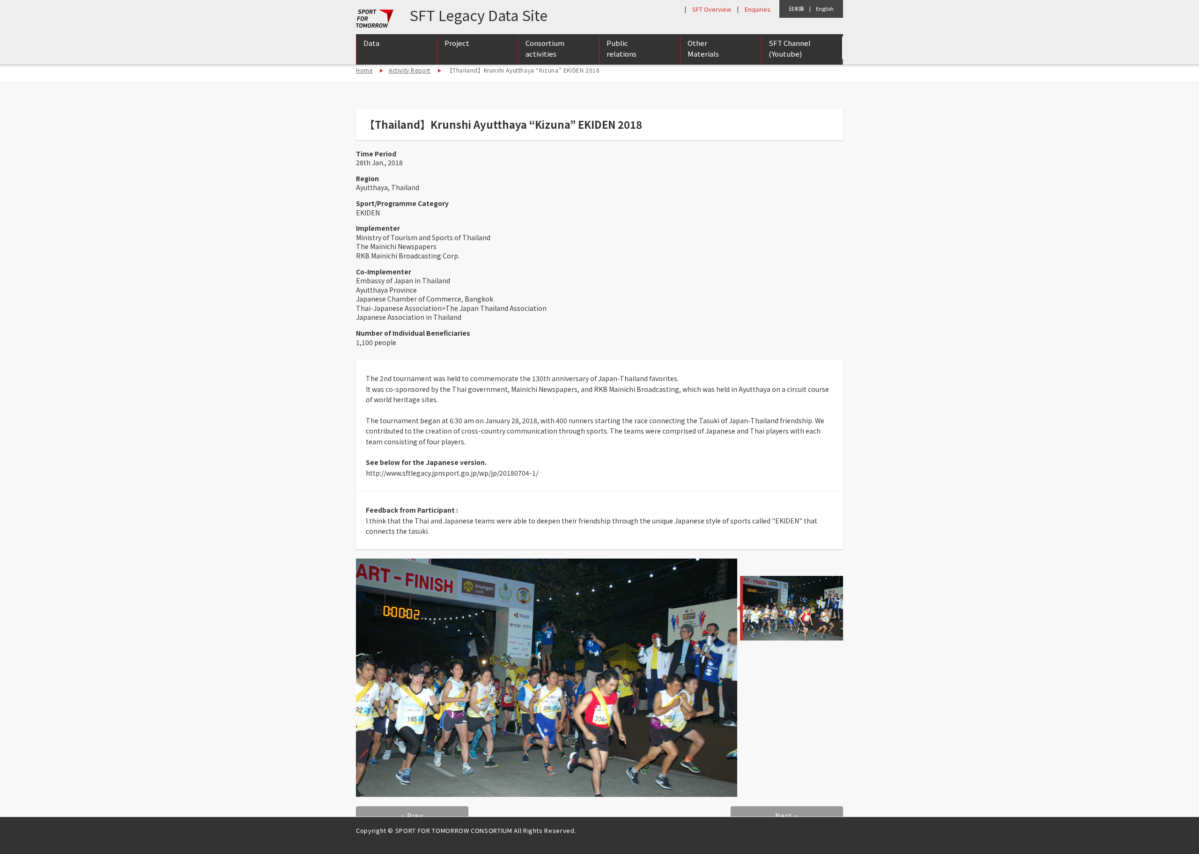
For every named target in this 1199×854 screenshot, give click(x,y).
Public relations (622, 48)
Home (364, 70)
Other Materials (703, 48)
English (825, 8)
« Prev (412, 815)
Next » (786, 815)
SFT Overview (711, 9)
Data (371, 43)
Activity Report (409, 70)
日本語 (796, 8)
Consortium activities (544, 48)
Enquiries (757, 9)
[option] (546, 678)
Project (456, 43)
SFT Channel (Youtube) (790, 48)
